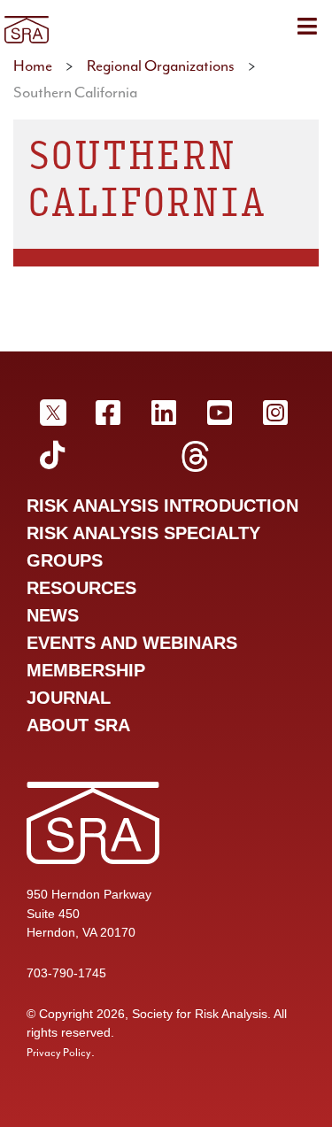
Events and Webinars (132, 642)
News (53, 615)
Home (32, 65)
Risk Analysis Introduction (162, 505)
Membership (86, 670)
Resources (81, 588)
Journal (69, 697)
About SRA (78, 725)
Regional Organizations (161, 65)
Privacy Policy (59, 1053)
